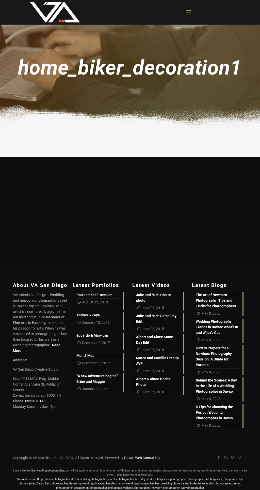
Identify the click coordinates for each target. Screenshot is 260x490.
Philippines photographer (171, 479)
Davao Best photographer (52, 483)
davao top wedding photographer (89, 483)
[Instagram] (239, 458)
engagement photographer (90, 487)
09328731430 (36, 401)
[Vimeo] (232, 458)
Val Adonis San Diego (30, 479)
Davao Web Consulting (142, 458)
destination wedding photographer (132, 483)
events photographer (121, 479)
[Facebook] (218, 458)
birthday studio (144, 479)
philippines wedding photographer (129, 487)
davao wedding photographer (89, 479)
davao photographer (57, 479)
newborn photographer (166, 487)
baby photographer (192, 487)
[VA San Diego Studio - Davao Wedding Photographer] (53, 12)
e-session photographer (216, 483)
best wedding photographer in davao (178, 483)
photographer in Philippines (205, 479)
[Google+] (225, 458)
